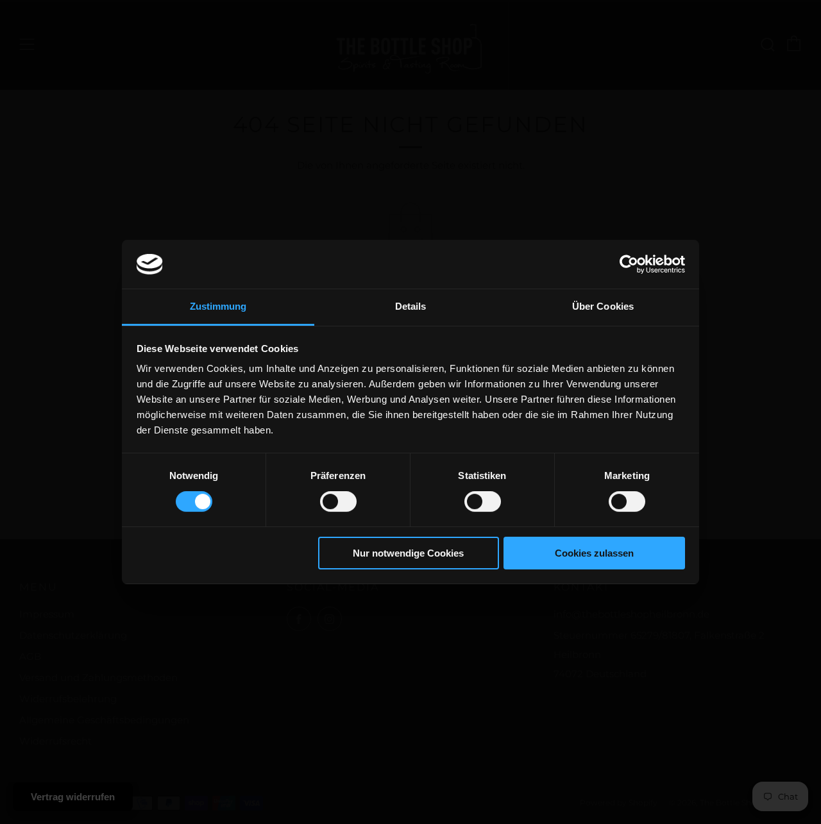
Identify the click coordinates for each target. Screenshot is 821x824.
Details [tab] (411, 306)
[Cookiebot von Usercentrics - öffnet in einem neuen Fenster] (629, 264)
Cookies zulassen (594, 553)
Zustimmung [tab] (218, 306)
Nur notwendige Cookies (408, 553)
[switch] (338, 501)
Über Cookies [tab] (603, 306)
